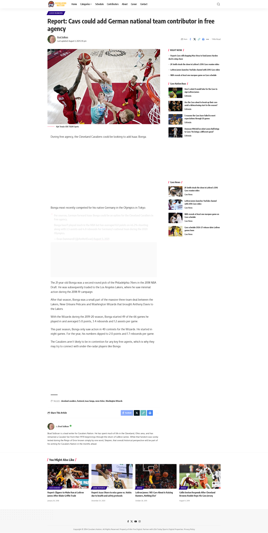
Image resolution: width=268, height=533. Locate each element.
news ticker (100, 401)
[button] (218, 4)
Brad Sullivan (62, 37)
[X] (131, 521)
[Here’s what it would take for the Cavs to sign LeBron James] (175, 93)
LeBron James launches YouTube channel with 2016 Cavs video (195, 70)
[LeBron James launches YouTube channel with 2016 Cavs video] (175, 204)
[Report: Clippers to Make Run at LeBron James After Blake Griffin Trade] (68, 476)
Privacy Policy (189, 529)
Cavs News (188, 194)
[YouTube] (136, 521)
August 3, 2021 (101, 238)
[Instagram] (139, 521)
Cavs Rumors (56, 13)
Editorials (188, 96)
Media (139, 488)
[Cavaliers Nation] (57, 4)
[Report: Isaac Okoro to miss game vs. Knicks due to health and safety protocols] (112, 476)
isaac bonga (89, 401)
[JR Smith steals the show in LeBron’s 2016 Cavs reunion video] (175, 191)
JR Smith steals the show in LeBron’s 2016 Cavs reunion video (194, 64)
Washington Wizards (114, 401)
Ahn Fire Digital (135, 529)
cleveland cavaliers (68, 401)
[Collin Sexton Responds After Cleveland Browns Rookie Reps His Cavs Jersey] (200, 476)
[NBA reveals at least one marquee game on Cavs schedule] (175, 218)
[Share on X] (195, 39)
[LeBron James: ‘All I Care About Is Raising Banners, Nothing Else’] (156, 476)
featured (80, 401)
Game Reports (99, 488)
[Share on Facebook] (190, 39)
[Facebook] (128, 521)
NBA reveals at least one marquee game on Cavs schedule (193, 75)
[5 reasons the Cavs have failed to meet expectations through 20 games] (175, 119)
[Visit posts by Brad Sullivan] (51, 39)
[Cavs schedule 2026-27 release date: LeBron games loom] (175, 231)
